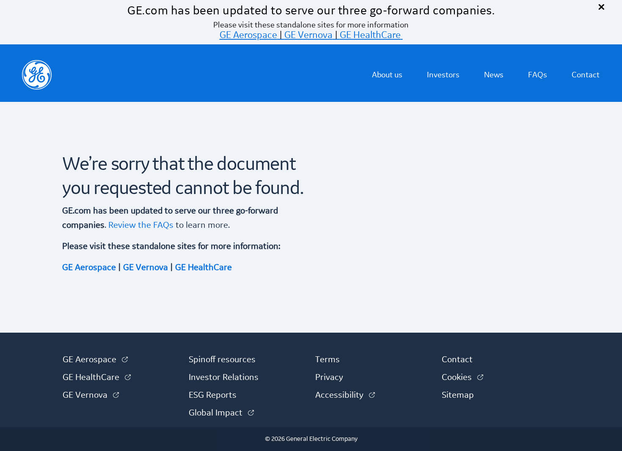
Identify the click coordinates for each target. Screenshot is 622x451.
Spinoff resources (222, 359)
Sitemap (458, 395)
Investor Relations (224, 377)
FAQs (537, 75)
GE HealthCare (370, 35)
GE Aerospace (248, 35)
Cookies (462, 377)
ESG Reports (213, 395)
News (494, 75)
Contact (586, 75)
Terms (327, 359)
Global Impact (221, 413)
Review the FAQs (139, 225)
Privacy (329, 377)
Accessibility (345, 395)
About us (387, 75)
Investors (443, 75)
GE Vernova (308, 35)
